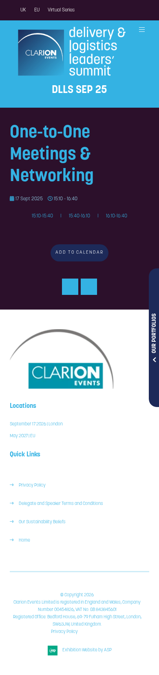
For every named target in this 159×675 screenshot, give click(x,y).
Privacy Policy (32, 485)
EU (37, 10)
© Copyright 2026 (77, 595)
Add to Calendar (79, 252)
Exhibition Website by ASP (87, 650)
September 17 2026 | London (36, 424)
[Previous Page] (70, 287)
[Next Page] (89, 287)
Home (24, 540)
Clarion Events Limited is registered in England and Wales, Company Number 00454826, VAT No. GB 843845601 (77, 606)
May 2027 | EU (22, 436)
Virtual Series (61, 10)
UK (23, 10)
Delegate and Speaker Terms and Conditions (61, 504)
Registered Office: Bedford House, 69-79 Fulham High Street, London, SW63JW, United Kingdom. (77, 621)
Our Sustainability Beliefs (42, 522)
